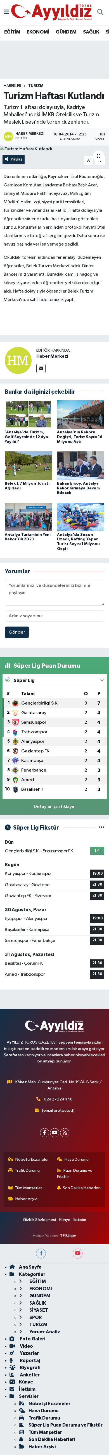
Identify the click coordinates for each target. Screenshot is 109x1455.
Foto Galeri (32, 1338)
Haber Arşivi (26, 1199)
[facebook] (41, 1253)
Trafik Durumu (27, 1170)
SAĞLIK (91, 32)
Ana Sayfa (30, 1267)
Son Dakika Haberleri (82, 1188)
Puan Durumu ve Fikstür (75, 1173)
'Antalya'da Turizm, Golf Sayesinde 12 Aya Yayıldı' (26, 437)
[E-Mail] (41, 368)
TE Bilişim (68, 1236)
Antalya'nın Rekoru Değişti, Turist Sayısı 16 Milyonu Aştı (79, 437)
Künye (64, 1220)
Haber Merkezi (52, 356)
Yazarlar (29, 1353)
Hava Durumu (77, 1159)
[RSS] (64, 1132)
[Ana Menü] (6, 12)
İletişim (80, 1220)
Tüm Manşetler (28, 1188)
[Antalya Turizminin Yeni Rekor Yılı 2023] (28, 516)
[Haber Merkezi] (18, 360)
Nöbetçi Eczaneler (32, 1159)
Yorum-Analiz (44, 1331)
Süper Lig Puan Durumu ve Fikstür (66, 1425)
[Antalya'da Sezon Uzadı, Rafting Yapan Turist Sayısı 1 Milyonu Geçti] (81, 516)
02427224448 (58, 1099)
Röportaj (29, 1360)
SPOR (35, 1317)
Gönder (17, 632)
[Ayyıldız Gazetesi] (51, 12)
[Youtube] (54, 1132)
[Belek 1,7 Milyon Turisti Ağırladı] (28, 465)
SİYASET (38, 1310)
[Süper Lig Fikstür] (101, 827)
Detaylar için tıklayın (54, 806)
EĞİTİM (12, 32)
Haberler (12, 86)
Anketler (29, 1374)
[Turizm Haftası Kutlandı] (54, 149)
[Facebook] (44, 1132)
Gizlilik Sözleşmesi (39, 1220)
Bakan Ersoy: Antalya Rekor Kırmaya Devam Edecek (78, 488)
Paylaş (16, 159)
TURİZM (35, 86)
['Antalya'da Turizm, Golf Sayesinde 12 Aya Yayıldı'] (28, 414)
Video (26, 1346)
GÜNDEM (66, 32)
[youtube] (77, 1253)
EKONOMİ (38, 32)
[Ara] (100, 12)
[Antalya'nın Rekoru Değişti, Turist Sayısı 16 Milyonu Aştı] (81, 414)
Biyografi (30, 1367)
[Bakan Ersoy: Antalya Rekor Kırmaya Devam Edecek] (81, 465)
